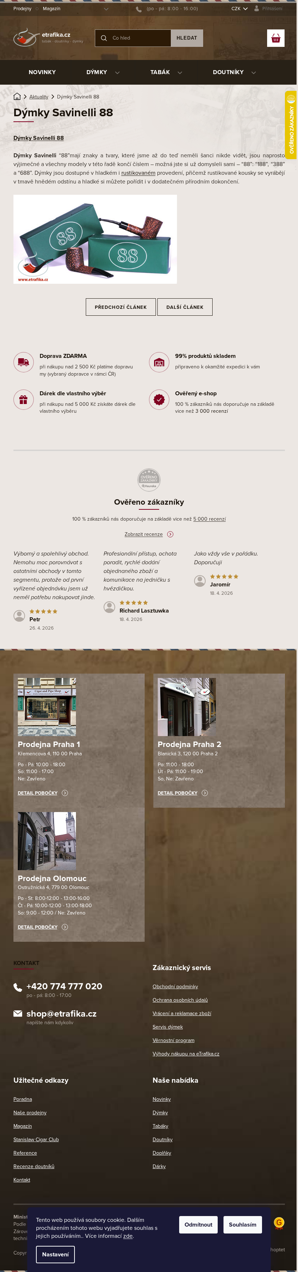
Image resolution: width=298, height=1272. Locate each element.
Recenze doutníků (34, 1166)
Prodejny (22, 9)
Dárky (159, 1166)
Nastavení (55, 1254)
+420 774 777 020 (64, 987)
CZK (236, 9)
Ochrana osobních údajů (180, 1000)
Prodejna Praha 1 (49, 744)
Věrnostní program (173, 1040)
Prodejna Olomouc (52, 878)
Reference (25, 1153)
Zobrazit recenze (144, 534)
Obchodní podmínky (175, 987)
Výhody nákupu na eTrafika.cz (186, 1054)
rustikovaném (138, 173)
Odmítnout (198, 1224)
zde (128, 1236)
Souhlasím (243, 1224)
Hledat (187, 38)
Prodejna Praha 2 (189, 744)
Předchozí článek (121, 307)
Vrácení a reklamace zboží (182, 1013)
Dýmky (160, 1113)
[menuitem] (42, 72)
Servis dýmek (168, 1027)
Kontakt (21, 1180)
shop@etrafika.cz (62, 1014)
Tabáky (160, 1126)
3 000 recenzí (212, 411)
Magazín (51, 9)
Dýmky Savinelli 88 (38, 138)
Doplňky (162, 1153)
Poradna (22, 1099)
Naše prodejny (30, 1113)
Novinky (162, 1099)
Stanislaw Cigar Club (36, 1139)
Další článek (185, 307)
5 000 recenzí (209, 519)
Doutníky (163, 1139)
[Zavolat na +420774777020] (167, 8)
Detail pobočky (37, 793)
